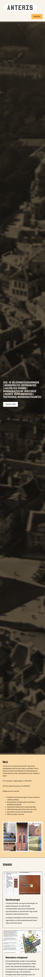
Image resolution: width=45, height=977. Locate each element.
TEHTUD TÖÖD (10, 404)
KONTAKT (37, 16)
